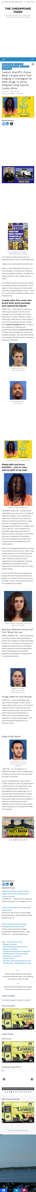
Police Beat (24, 66)
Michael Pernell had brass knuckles (16, 954)
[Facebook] (3, 123)
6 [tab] (20, 839)
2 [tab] (11, 839)
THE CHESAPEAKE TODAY (18, 10)
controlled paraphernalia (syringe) (15, 947)
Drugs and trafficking (10, 66)
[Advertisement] (18, 38)
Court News (18, 64)
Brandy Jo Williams (10, 944)
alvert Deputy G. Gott (14, 942)
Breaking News (7, 64)
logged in (14, 1000)
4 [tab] (15, 839)
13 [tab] (30, 1092)
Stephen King (8, 963)
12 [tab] (28, 1092)
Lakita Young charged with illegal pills (17, 951)
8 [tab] (24, 839)
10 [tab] (24, 1092)
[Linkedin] (7, 123)
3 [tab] (13, 839)
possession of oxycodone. (13, 956)
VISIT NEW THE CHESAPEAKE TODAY (12, 2)
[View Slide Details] (18, 827)
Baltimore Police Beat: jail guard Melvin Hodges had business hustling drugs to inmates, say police (15, 893)
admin (5, 91)
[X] (11, 123)
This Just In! (6, 68)
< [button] (4, 827)
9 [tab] (26, 839)
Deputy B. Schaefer (10, 949)
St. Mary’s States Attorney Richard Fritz (17, 961)
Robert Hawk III (9, 958)
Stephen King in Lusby (23, 963)
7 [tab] (22, 839)
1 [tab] (9, 839)
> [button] (31, 827)
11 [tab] (26, 1092)
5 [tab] (18, 839)
